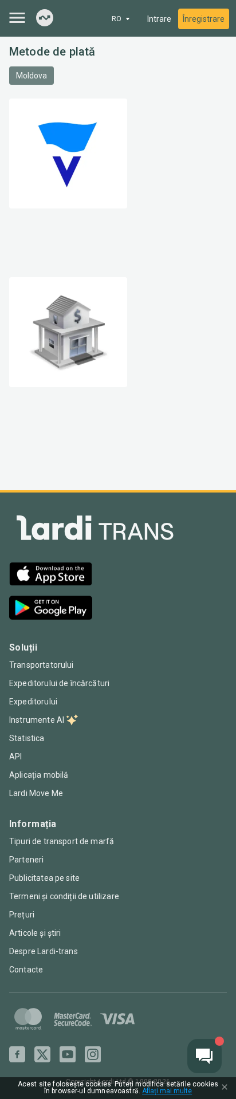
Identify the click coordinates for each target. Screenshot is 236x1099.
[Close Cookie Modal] (224, 1088)
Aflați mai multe (167, 1091)
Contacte (26, 969)
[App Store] (50, 575)
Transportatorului (41, 664)
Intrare (159, 18)
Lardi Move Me (36, 793)
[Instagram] (93, 1054)
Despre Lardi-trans (43, 951)
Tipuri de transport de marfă (61, 841)
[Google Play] (50, 609)
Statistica (27, 738)
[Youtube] (68, 1054)
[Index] (44, 18)
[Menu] (17, 17)
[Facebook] (17, 1054)
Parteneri (26, 859)
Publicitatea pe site (44, 878)
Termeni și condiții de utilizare (64, 896)
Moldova (31, 75)
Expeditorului (33, 701)
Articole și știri (35, 933)
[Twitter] (42, 1054)
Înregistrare (204, 18)
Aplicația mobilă (38, 774)
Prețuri (21, 914)
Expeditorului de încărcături (59, 683)
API (15, 756)
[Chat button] (204, 1056)
